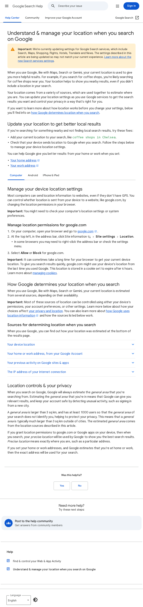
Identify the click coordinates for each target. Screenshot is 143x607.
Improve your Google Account (63, 17)
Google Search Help (27, 6)
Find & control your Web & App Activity (37, 561)
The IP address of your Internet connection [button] (36, 372)
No (79, 485)
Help (10, 552)
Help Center (12, 17)
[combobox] (83, 6)
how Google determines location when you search (65, 113)
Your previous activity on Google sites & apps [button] (38, 363)
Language (15, 595)
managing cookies (45, 273)
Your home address (23, 160)
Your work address (22, 166)
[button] (6, 5)
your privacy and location (46, 311)
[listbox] (18, 600)
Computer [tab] (16, 175)
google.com (85, 231)
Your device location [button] (21, 345)
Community (32, 17)
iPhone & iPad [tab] (51, 175)
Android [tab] (33, 175)
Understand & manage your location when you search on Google (54, 569)
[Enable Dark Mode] (35, 599)
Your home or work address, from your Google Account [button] (44, 354)
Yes (62, 485)
